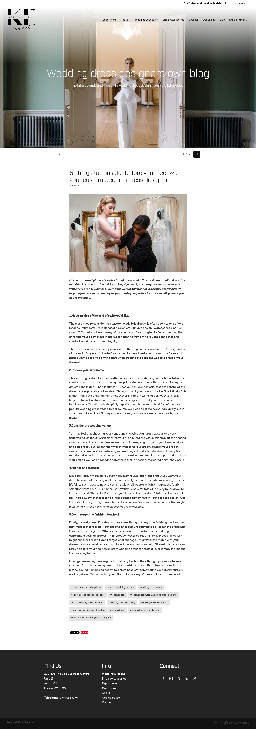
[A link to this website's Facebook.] (163, 678)
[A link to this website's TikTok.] (195, 678)
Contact (107, 703)
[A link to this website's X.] (179, 678)
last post (98, 456)
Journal (193, 20)
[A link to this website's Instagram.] (171, 678)
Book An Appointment (233, 20)
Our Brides (209, 20)
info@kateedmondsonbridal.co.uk (207, 3)
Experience (109, 20)
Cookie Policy (111, 698)
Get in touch (98, 574)
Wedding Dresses (145, 20)
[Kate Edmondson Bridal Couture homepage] (31, 20)
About (124, 20)
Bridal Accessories (173, 20)
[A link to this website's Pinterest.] (187, 678)
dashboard (29, 722)
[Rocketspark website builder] (231, 723)
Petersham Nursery (162, 451)
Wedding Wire (97, 405)
